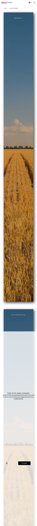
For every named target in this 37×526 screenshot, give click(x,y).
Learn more (18, 399)
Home (5, 8)
